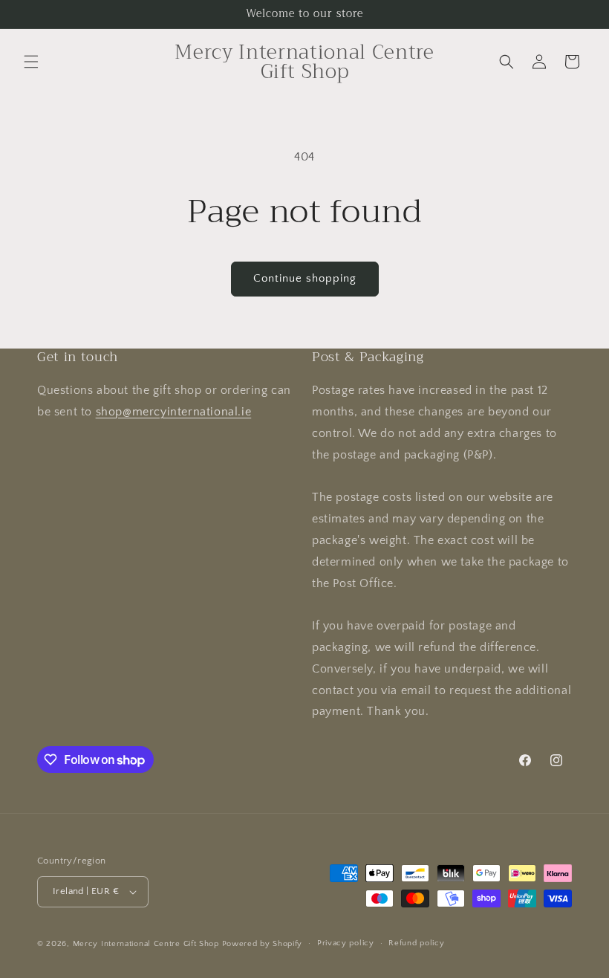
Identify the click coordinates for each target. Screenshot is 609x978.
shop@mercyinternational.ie (174, 411)
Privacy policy (345, 943)
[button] (31, 61)
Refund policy (416, 943)
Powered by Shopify (262, 943)
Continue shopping (304, 278)
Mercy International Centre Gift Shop (146, 943)
